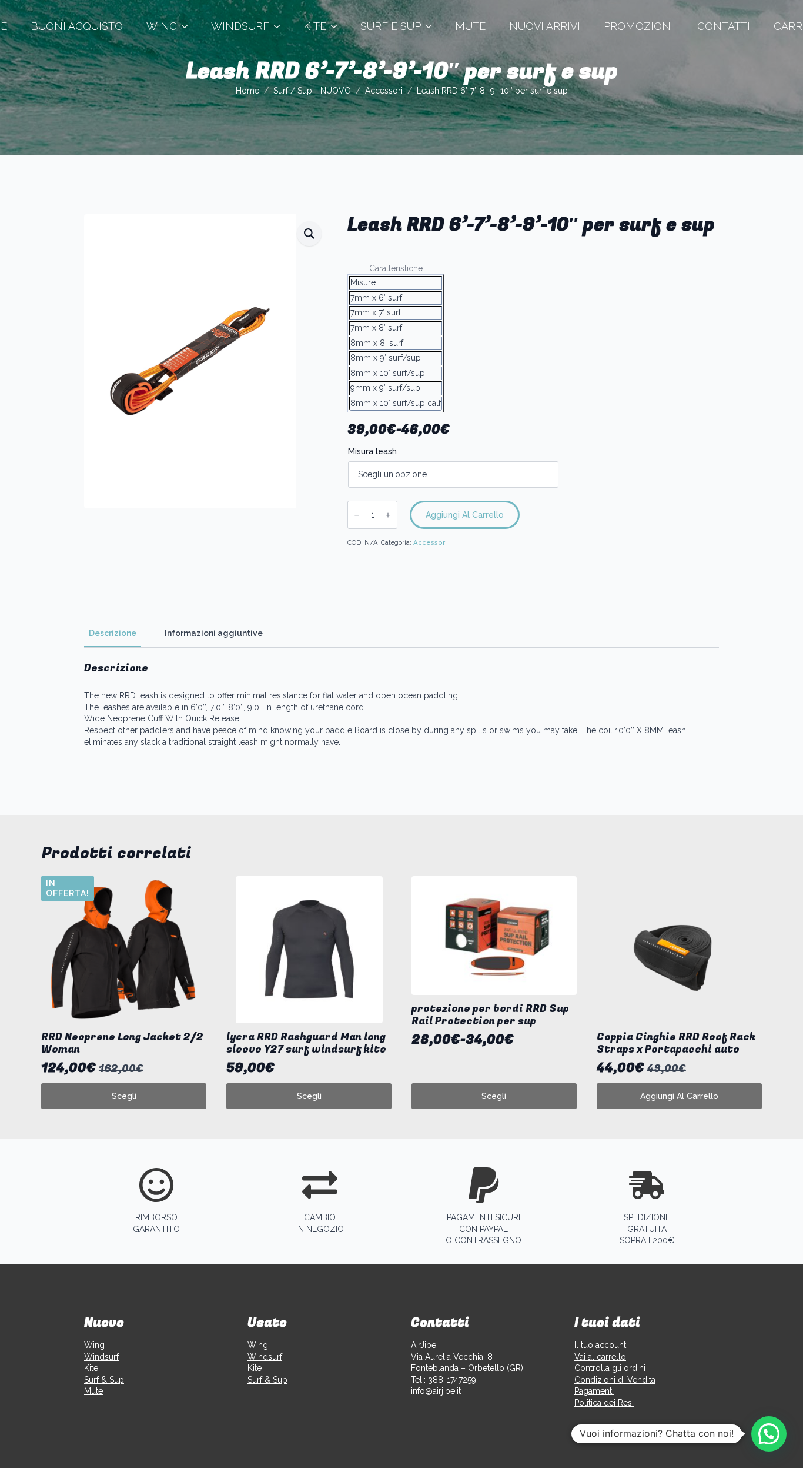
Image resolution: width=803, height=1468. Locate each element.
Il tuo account (600, 1345)
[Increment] (388, 515)
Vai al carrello (600, 1357)
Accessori (384, 90)
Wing (161, 26)
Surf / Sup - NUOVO (312, 90)
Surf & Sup (104, 1379)
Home (247, 90)
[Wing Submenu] (188, 26)
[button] (309, 233)
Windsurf (240, 26)
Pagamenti (594, 1391)
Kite (314, 26)
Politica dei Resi (604, 1402)
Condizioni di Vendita (614, 1379)
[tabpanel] (401, 705)
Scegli (124, 1096)
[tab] (112, 633)
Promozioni (639, 26)
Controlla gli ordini (609, 1368)
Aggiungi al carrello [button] (679, 1096)
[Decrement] (356, 515)
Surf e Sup (390, 26)
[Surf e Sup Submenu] (432, 26)
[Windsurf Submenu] (280, 26)
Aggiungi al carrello (465, 515)
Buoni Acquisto (77, 26)
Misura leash (372, 451)
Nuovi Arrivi (544, 26)
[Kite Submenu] (337, 26)
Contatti (723, 26)
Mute (470, 26)
